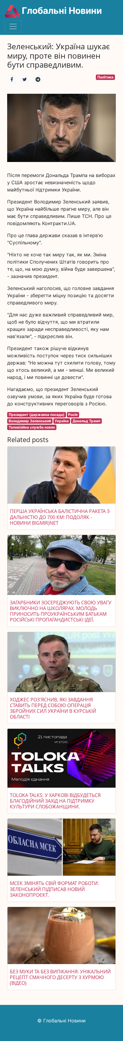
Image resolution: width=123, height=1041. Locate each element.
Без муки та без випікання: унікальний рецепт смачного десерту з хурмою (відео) (60, 977)
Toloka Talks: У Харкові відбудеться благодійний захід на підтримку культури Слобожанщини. (55, 801)
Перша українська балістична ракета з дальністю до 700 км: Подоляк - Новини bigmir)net (60, 517)
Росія (73, 414)
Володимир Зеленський (30, 421)
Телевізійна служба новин (32, 427)
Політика (105, 77)
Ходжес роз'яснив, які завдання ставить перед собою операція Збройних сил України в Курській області (53, 708)
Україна (62, 421)
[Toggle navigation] (13, 26)
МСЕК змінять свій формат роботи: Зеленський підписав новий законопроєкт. (54, 889)
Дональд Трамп (86, 421)
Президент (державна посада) (36, 414)
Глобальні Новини (61, 10)
